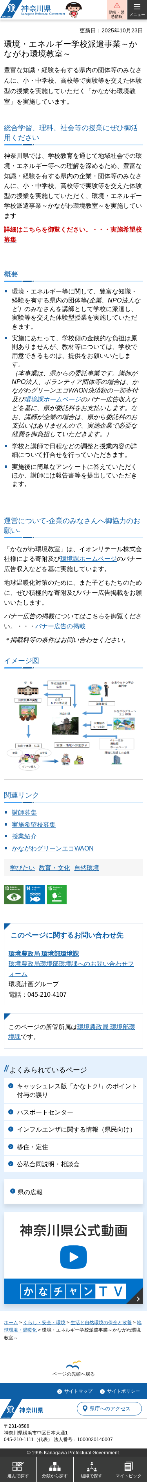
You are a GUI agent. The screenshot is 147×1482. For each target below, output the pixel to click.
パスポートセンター (45, 1112)
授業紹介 (24, 836)
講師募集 (24, 812)
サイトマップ (78, 1391)
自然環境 (86, 868)
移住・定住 (32, 1147)
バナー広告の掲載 (60, 626)
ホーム (11, 1322)
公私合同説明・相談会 (48, 1164)
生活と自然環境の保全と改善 (101, 1322)
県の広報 (30, 1192)
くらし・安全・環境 (44, 1322)
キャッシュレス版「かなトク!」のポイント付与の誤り (77, 1090)
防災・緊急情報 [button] (117, 14)
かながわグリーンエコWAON (53, 848)
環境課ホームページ (52, 399)
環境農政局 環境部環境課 (44, 953)
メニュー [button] (137, 14)
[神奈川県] (21, 1408)
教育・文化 (54, 868)
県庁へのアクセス (110, 1408)
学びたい (22, 868)
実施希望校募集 (34, 824)
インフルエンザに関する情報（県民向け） (76, 1129)
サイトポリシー (123, 1391)
